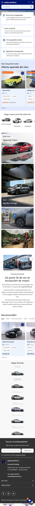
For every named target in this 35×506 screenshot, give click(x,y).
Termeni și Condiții (20, 455)
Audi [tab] (2, 318)
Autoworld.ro (10, 500)
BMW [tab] (8, 318)
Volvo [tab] (25, 318)
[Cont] (33, 2)
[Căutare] (31, 7)
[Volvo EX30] (13, 79)
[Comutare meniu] (2, 2)
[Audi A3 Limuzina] (13, 331)
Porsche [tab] (31, 318)
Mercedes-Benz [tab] (17, 318)
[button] (22, 73)
